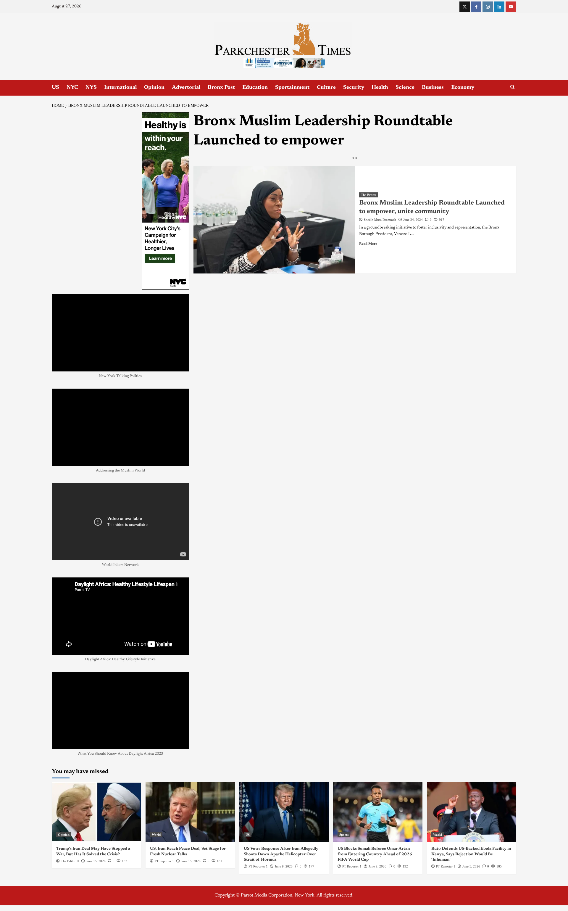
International (120, 87)
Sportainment (292, 87)
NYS (91, 87)
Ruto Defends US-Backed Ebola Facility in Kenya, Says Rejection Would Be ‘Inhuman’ (471, 854)
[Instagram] (488, 6)
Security (353, 87)
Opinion (154, 87)
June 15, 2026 (96, 861)
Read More (368, 244)
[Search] (512, 87)
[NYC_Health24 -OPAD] (165, 200)
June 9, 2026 (284, 866)
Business (433, 87)
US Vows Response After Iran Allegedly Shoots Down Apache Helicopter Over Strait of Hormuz (281, 854)
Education (255, 87)
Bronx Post (221, 87)
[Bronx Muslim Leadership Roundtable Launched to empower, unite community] (274, 220)
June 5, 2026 (471, 866)
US (55, 87)
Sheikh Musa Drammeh (380, 219)
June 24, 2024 (413, 219)
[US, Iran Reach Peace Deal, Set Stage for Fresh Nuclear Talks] (190, 812)
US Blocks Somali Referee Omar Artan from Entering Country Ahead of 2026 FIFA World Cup (375, 854)
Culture (326, 87)
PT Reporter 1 (164, 861)
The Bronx (368, 195)
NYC (72, 87)
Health (380, 87)
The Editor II (70, 861)
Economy (462, 87)
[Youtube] (511, 6)
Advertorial (186, 87)
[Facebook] (476, 6)
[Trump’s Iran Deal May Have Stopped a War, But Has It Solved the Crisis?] (96, 812)
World (156, 834)
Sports (343, 834)
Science (405, 87)
